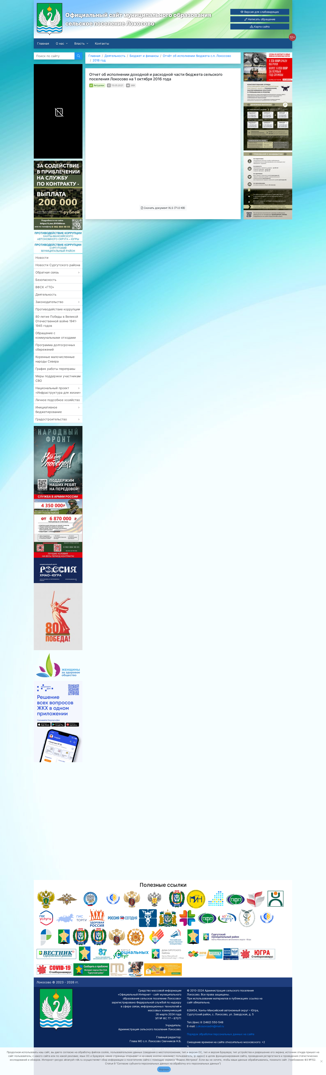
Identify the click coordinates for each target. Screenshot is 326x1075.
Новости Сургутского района (57, 265)
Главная (43, 43)
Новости (41, 257)
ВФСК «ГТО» (44, 287)
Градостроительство (51, 419)
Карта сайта (261, 26)
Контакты (102, 43)
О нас (60, 43)
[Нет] (321, 1061)
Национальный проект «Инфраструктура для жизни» (58, 390)
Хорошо (164, 1069)
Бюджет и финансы (144, 56)
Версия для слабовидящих (261, 11)
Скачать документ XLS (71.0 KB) (164, 207)
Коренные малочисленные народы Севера (55, 359)
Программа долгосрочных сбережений (55, 347)
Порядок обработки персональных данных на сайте (220, 1034)
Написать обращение (261, 19)
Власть (79, 43)
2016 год (99, 60)
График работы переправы (55, 369)
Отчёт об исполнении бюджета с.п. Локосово (197, 56)
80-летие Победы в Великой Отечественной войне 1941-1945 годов (56, 321)
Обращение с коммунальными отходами (55, 335)
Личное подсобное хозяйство (57, 400)
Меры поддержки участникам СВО (58, 378)
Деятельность (45, 294)
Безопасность (45, 280)
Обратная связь (47, 272)
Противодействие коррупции (57, 309)
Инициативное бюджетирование (48, 409)
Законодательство (49, 302)
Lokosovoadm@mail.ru (209, 1026)
